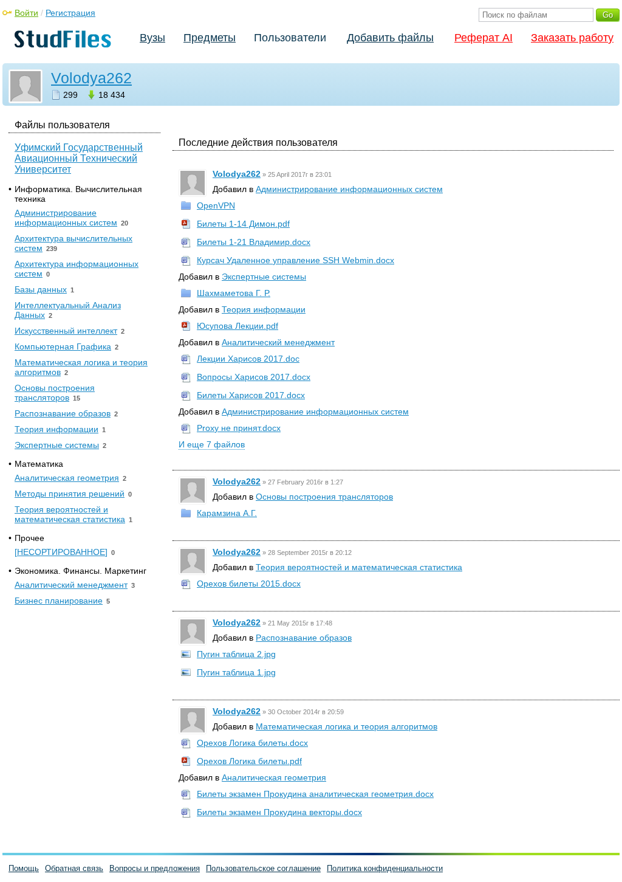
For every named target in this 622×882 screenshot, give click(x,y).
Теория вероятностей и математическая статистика (359, 567)
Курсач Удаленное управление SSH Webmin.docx (295, 260)
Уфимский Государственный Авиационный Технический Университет (79, 158)
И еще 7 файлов (212, 444)
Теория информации (264, 309)
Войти (26, 13)
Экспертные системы (264, 276)
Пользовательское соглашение (263, 868)
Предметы (209, 38)
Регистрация (70, 13)
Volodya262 (91, 77)
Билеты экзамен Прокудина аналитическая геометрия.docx (315, 794)
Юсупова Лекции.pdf (237, 326)
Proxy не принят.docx (239, 428)
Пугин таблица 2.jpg (236, 654)
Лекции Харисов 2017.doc (248, 358)
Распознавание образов (304, 638)
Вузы (152, 38)
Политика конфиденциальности (385, 868)
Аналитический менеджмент (278, 342)
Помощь (24, 868)
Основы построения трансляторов (324, 496)
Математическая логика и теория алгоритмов (346, 726)
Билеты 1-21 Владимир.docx (253, 242)
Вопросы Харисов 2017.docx (253, 377)
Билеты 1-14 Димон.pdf (243, 224)
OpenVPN (216, 205)
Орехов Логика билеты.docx (252, 743)
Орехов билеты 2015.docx (249, 583)
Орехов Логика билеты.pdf (249, 761)
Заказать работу (572, 38)
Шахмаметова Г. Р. (233, 293)
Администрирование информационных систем (349, 189)
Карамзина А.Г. (227, 513)
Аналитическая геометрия (274, 777)
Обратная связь (74, 868)
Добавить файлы (390, 38)
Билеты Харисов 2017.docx (251, 395)
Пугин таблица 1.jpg (236, 672)
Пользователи (290, 38)
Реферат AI (483, 38)
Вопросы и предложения (154, 868)
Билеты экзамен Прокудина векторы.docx (279, 812)
